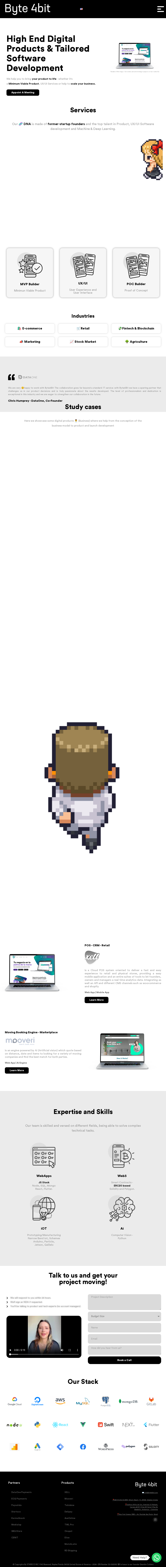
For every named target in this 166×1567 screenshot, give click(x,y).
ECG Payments (19, 1499)
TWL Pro (69, 1525)
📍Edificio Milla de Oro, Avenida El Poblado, (141, 1504)
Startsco (16, 1512)
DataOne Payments (21, 1492)
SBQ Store (16, 1531)
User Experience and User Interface (83, 291)
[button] (160, 9)
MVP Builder (29, 284)
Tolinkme (69, 1505)
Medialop (16, 1525)
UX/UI (83, 283)
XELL (67, 1492)
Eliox (67, 1538)
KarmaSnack (18, 1518)
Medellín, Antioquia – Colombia (146, 1509)
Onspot (68, 1531)
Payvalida (16, 1505)
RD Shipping (71, 1551)
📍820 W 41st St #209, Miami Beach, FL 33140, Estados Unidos (135, 1500)
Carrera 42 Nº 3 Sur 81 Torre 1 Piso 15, (144, 1507)
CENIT (14, 1538)
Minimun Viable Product (30, 290)
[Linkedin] (155, 1519)
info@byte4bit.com (151, 1492)
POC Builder (136, 284)
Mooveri (69, 1499)
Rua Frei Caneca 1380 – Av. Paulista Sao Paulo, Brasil (138, 1514)
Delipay (68, 1512)
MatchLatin (71, 1544)
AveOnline (70, 1518)
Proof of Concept (136, 290)
